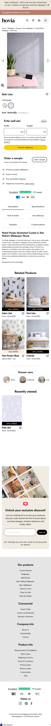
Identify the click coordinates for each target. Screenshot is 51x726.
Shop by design (25, 596)
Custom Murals (25, 570)
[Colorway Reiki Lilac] (11, 105)
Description (13, 206)
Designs (18, 28)
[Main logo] (9, 20)
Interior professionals (25, 613)
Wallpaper (11, 28)
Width (13, 128)
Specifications (38, 206)
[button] (33, 20)
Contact (25, 637)
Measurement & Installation (25, 650)
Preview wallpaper (25, 147)
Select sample (39, 159)
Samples (13, 224)
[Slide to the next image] (47, 60)
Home (4, 28)
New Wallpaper (25, 585)
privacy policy (41, 542)
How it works (13, 215)
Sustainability (25, 633)
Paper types (25, 654)
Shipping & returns (25, 657)
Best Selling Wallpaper (25, 581)
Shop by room (25, 588)
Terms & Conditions (25, 661)
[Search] (27, 20)
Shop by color (25, 592)
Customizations (38, 224)
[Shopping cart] (39, 20)
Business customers (25, 616)
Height (36, 128)
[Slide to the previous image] (3, 60)
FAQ (25, 676)
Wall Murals (25, 578)
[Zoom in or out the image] (2, 85)
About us (25, 630)
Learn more (29, 183)
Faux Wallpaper (28, 28)
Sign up (42, 532)
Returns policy (25, 668)
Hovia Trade (25, 609)
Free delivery (38, 215)
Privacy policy (25, 665)
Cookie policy (25, 672)
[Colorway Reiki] (4, 105)
